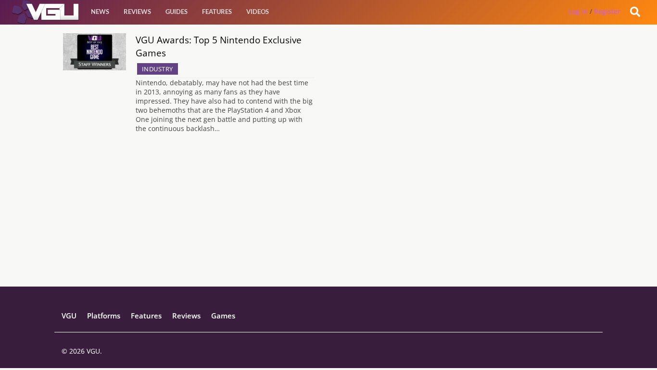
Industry (157, 69)
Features (217, 11)
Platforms (103, 315)
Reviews (137, 11)
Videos (257, 11)
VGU (69, 315)
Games (223, 315)
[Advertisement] (329, 218)
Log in (578, 11)
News (100, 11)
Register (607, 11)
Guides (176, 11)
